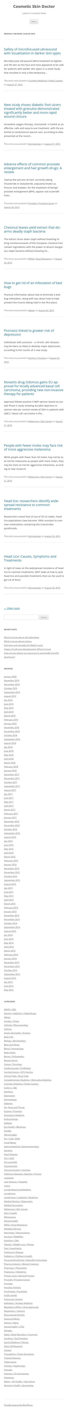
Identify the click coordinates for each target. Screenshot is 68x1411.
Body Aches (9, 1052)
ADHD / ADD (10, 1009)
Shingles (8, 1330)
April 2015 (9, 899)
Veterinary (9, 1377)
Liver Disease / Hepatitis (15, 1181)
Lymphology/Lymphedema (17, 1189)
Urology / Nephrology (14, 1365)
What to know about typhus (18, 641)
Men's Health (10, 1213)
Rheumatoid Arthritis (14, 1314)
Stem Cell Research (13, 1346)
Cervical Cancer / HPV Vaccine (18, 1072)
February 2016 (11, 860)
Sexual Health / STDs (14, 1326)
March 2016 (9, 856)
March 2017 (9, 809)
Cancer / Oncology (13, 1064)
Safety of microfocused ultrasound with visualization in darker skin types (32, 51)
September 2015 (12, 880)
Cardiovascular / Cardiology (17, 1068)
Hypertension (10, 1166)
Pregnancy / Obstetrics (15, 1271)
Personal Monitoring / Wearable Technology (25, 1260)
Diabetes (8, 1103)
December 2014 (11, 915)
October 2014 (10, 923)
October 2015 (10, 876)
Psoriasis (8, 1283)
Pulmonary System (13, 1299)
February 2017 (11, 813)
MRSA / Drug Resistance (39, 258)
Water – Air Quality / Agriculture (19, 1381)
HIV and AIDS (10, 1162)
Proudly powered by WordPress (18, 1405)
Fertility (7, 1130)
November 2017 (12, 778)
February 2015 (11, 907)
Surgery (8, 1350)
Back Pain (8, 1036)
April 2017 (9, 805)
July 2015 (8, 888)
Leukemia (9, 1177)
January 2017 (10, 817)
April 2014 (9, 946)
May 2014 (8, 942)
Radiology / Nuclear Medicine (18, 1303)
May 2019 (8, 707)
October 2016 (10, 829)
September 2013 (12, 974)
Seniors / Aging (11, 1322)
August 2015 (10, 884)
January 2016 (10, 864)
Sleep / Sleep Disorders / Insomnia (20, 1334)
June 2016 (8, 844)
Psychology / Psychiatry (15, 1291)
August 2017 (10, 790)
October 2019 (10, 688)
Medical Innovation (13, 1205)
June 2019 (8, 703)
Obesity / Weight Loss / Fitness (19, 1244)
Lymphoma (9, 1193)
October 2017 (10, 782)
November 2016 (12, 825)
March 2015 (9, 903)
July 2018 (8, 747)
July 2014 (8, 935)
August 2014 (10, 931)
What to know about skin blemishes (21, 637)
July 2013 (8, 982)
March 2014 (9, 950)
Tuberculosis (10, 1361)
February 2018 (11, 766)
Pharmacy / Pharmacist (15, 1267)
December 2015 (11, 868)
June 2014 (8, 938)
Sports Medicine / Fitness (16, 1342)
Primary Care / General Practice (19, 1275)
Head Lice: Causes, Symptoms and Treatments (30, 558)
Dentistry (8, 1091)
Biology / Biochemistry (15, 1040)
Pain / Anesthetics (12, 1248)
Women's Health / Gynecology (19, 1385)
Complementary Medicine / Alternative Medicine (27, 1079)
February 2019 (11, 719)
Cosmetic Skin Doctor (34, 6)
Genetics (8, 1150)
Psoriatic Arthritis (12, 1287)
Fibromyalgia (10, 1134)
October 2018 (10, 735)
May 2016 (8, 848)
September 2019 (12, 692)
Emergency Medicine (14, 1115)
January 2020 (10, 676)
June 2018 (8, 750)
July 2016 (8, 841)
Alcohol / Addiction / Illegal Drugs (20, 1013)
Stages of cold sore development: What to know (27, 649)
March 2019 (9, 715)
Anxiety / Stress (11, 1021)
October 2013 (10, 970)
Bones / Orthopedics (14, 1056)
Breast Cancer (10, 1060)
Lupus (7, 1185)
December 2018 (11, 727)
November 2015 (12, 872)
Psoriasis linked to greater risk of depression (29, 332)
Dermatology (34, 143)
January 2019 (10, 723)
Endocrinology (11, 1119)
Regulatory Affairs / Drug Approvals (21, 1307)
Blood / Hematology (14, 1048)
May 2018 (8, 754)
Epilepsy (8, 1123)
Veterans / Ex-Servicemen (16, 1373)
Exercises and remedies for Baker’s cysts (23, 645)
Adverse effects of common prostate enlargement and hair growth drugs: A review (33, 168)
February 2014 (11, 954)
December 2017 (11, 774)
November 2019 (12, 684)
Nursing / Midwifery (13, 1236)
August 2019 (10, 696)
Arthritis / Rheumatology (16, 1025)
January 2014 (10, 958)
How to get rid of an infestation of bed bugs (33, 285)
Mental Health (11, 1220)
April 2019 (9, 711)
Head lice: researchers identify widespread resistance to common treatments (31, 505)
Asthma (8, 1029)
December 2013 (11, 962)
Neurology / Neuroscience (17, 1232)
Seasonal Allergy (12, 1318)
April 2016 (9, 852)
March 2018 (9, 762)
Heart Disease (10, 1154)
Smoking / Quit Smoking (16, 1338)
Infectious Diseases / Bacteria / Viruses (22, 1173)
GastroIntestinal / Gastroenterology (21, 1146)
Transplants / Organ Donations (19, 1354)
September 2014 (12, 927)
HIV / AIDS (9, 1158)
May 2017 (8, 801)
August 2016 (10, 837)
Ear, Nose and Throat (14, 1107)
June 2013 (8, 985)
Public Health (10, 1295)
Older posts (12, 608)
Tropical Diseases (12, 1357)
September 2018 (12, 739)
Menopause (10, 1217)
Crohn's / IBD (10, 1087)
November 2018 (12, 731)
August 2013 (10, 978)
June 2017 (8, 797)
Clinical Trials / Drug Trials (16, 1076)
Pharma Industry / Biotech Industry (21, 1264)
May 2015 (8, 895)
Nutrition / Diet (11, 1240)
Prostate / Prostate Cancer (41, 203)
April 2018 (9, 758)
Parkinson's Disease (13, 1252)
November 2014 (12, 919)
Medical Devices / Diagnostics (18, 1201)
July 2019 (8, 700)
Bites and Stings (11, 1044)
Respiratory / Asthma (14, 1311)
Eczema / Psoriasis (37, 358)
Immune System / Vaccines (17, 1170)
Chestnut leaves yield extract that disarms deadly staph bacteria (32, 229)
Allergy (31, 310)
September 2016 (12, 833)
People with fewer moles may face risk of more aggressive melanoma (33, 447)
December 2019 (11, 680)
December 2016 (11, 821)
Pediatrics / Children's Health (18, 1256)
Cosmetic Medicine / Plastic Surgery (45, 80)
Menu (34, 21)
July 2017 (8, 794)
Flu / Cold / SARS (12, 1138)
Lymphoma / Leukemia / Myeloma (21, 1197)
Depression (9, 1095)
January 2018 (10, 770)
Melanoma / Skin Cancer (40, 421)
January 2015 (10, 911)
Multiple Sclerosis (12, 1228)
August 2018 (10, 743)
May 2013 (8, 989)
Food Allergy (10, 1142)
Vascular (8, 1369)
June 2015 (8, 891)
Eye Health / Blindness (15, 1126)
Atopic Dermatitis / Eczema (17, 1032)
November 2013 (12, 966)
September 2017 (12, 786)
